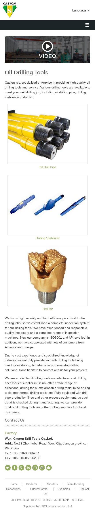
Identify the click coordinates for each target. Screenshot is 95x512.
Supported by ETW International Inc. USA (47, 506)
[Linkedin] (28, 468)
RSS (48, 500)
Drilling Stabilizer (47, 238)
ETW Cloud (21, 500)
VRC (37, 500)
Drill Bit (47, 309)
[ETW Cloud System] (49, 468)
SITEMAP (63, 500)
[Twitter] (8, 468)
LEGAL (79, 500)
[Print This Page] (42, 468)
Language (79, 10)
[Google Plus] (21, 468)
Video (47, 56)
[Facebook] (14, 468)
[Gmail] (35, 468)
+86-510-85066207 (25, 453)
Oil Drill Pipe (47, 167)
